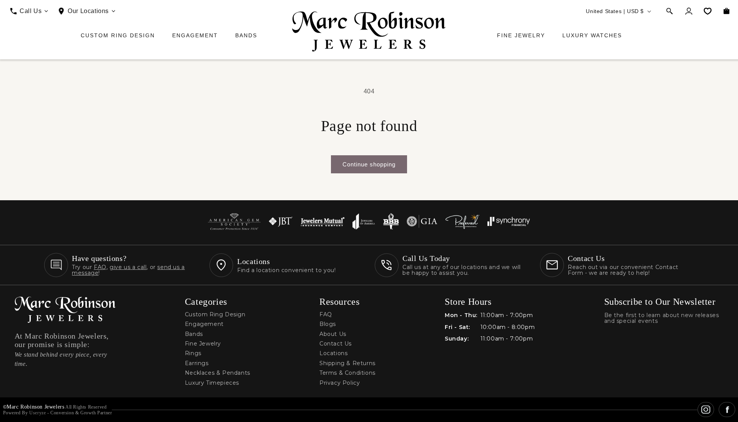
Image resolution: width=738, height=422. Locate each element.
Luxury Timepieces (212, 383)
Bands (246, 35)
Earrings (197, 363)
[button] (669, 11)
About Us (332, 334)
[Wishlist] (707, 11)
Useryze (37, 412)
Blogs (327, 324)
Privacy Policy (339, 383)
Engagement (195, 35)
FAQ (100, 267)
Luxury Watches (592, 35)
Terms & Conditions (347, 373)
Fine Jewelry (521, 35)
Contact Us (335, 344)
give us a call (128, 267)
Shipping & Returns (347, 363)
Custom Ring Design (118, 35)
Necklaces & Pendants (217, 373)
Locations (333, 353)
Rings (193, 353)
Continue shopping (369, 164)
